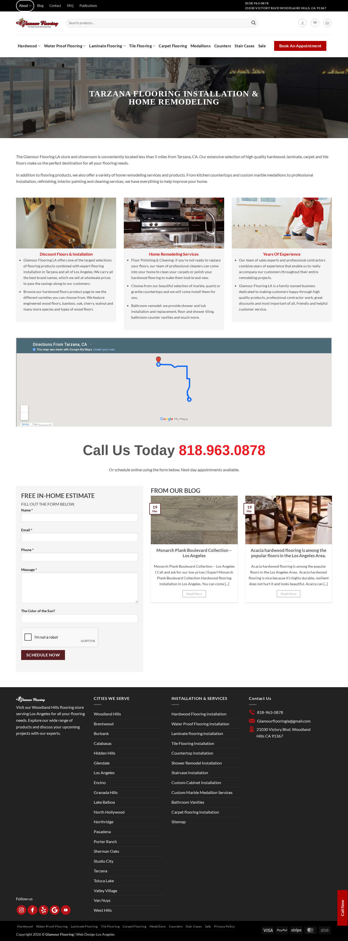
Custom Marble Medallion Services (202, 792)
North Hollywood (109, 812)
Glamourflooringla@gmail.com (284, 720)
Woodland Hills (107, 713)
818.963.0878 (222, 450)
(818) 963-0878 (257, 3)
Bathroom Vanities (187, 802)
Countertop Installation (192, 753)
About (23, 6)
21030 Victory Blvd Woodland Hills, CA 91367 (285, 8)
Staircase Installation (189, 772)
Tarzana (100, 870)
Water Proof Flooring (63, 45)
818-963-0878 (270, 712)
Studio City (103, 861)
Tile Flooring (140, 45)
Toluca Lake (104, 880)
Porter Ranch (105, 841)
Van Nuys (102, 900)
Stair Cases (245, 45)
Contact (55, 6)
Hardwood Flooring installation (198, 713)
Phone (27, 550)
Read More (194, 593)
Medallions (201, 45)
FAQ (70, 6)
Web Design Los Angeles (95, 934)
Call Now (342, 908)
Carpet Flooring (173, 45)
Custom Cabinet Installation (196, 782)
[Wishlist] (315, 23)
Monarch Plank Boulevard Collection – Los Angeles (194, 553)
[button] (302, 23)
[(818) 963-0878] (334, 9)
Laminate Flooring (105, 45)
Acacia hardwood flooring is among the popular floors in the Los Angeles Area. (288, 553)
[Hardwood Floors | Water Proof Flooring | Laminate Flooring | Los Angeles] (37, 23)
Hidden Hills (104, 753)
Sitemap (178, 821)
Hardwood (27, 45)
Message (29, 569)
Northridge (103, 821)
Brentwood (104, 723)
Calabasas (103, 743)
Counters (222, 45)
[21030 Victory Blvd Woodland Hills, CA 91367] (327, 9)
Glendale (102, 762)
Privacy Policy (224, 926)
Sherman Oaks (106, 851)
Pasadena (102, 831)
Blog (40, 6)
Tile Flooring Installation (192, 743)
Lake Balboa (104, 802)
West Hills (103, 910)
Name (27, 510)
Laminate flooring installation (197, 733)
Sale (262, 45)
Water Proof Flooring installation (200, 723)
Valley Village (105, 890)
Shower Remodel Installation (196, 762)
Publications (88, 6)
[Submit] (253, 23)
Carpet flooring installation (195, 812)
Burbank (101, 733)
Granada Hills (106, 792)
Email (26, 530)
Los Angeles (104, 772)
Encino (100, 782)
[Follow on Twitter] (102, 8)
